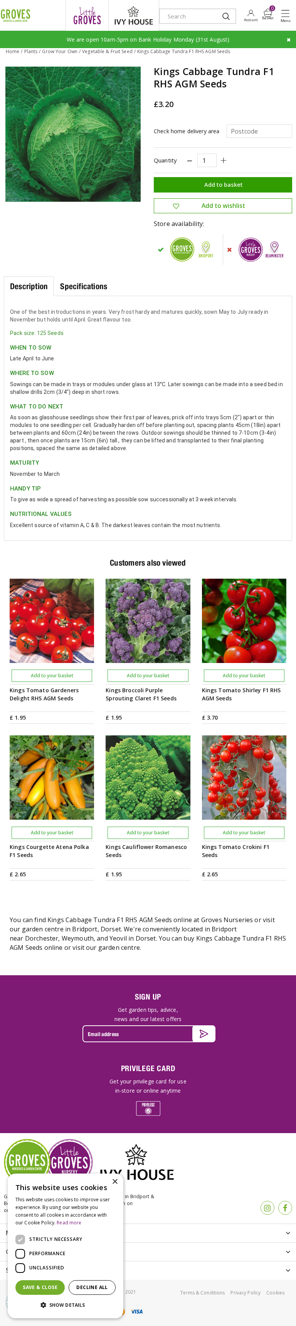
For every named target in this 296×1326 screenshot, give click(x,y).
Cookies (275, 1292)
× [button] (115, 1182)
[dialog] (65, 1246)
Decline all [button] (92, 1287)
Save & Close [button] (40, 1287)
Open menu (287, 16)
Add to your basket (52, 675)
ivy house (133, 15)
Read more (69, 1222)
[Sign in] (250, 15)
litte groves (87, 15)
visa (136, 1311)
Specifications (83, 286)
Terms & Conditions (202, 1292)
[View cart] (268, 13)
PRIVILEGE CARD (148, 1068)
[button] (65, 1305)
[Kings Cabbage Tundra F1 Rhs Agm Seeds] (73, 134)
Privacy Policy (245, 1292)
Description (29, 286)
